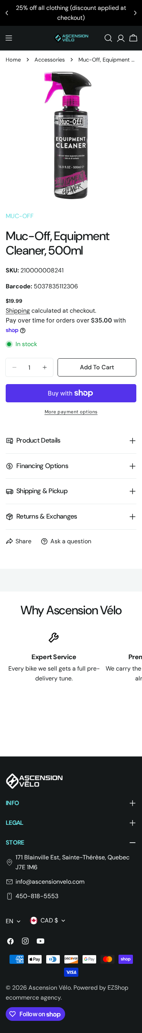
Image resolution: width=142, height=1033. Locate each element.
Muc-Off (20, 216)
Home (13, 59)
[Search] (108, 38)
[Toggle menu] (8, 38)
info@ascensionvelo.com (50, 882)
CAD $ (49, 920)
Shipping (18, 311)
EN (9, 921)
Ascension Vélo (49, 988)
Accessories (49, 59)
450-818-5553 (37, 896)
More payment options (71, 412)
